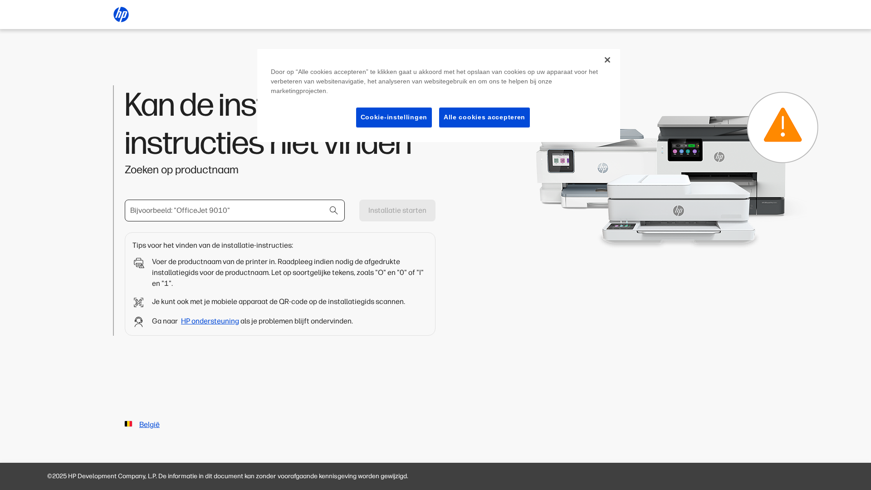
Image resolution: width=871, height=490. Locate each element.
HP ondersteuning (210, 321)
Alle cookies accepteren (484, 117)
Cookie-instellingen (394, 117)
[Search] (334, 210)
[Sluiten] (607, 60)
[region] (438, 95)
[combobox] (235, 210)
